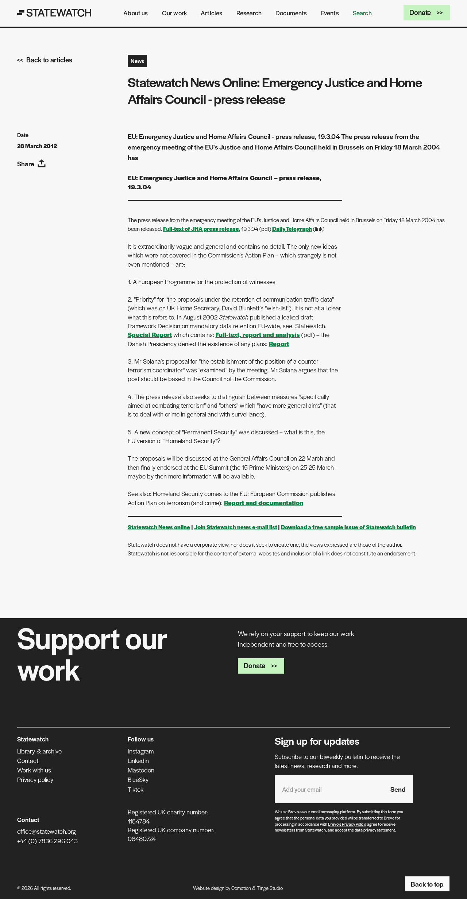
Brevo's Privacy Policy (346, 824)
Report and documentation (263, 502)
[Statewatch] (54, 13)
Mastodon (141, 770)
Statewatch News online (159, 527)
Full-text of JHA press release (201, 228)
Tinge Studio (270, 887)
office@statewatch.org (46, 831)
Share (25, 163)
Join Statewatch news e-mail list (235, 527)
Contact (27, 760)
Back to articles (49, 60)
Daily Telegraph (292, 228)
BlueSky (138, 779)
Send (398, 789)
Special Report (150, 334)
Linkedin (138, 760)
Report (279, 343)
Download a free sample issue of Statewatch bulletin (348, 527)
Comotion (241, 887)
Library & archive (39, 751)
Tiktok (135, 789)
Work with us (34, 770)
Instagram (141, 751)
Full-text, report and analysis (258, 334)
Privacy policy (35, 779)
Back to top (427, 883)
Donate (420, 12)
